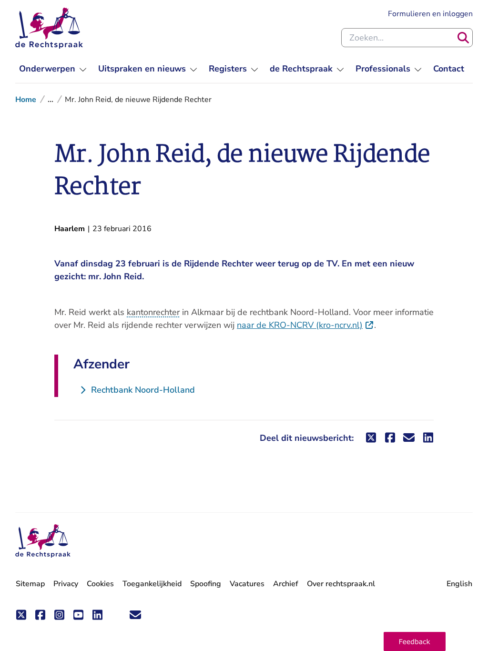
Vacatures (247, 584)
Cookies (100, 584)
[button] (415, 641)
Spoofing (205, 584)
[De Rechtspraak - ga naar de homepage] (49, 28)
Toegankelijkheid (152, 584)
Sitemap (30, 584)
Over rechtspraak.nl (341, 584)
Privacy (65, 584)
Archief (285, 584)
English (459, 584)
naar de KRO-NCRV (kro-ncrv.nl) (305, 325)
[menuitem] (53, 69)
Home (25, 99)
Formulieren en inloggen (430, 13)
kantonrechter (153, 312)
